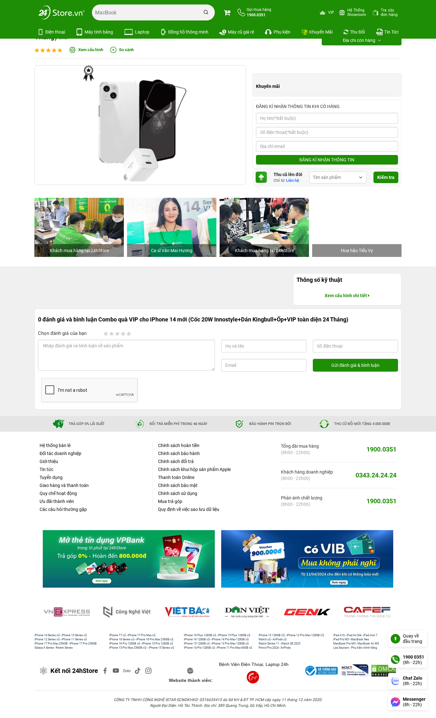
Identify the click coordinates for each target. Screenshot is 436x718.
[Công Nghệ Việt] (128, 612)
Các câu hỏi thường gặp (63, 509)
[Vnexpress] (68, 612)
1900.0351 (381, 449)
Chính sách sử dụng (177, 493)
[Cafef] (368, 612)
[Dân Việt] (248, 612)
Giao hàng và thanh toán (64, 485)
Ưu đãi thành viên (57, 501)
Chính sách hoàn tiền (178, 445)
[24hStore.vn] (62, 12)
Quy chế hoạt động (58, 493)
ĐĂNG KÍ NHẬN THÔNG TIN (326, 159)
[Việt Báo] (188, 612)
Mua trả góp (170, 501)
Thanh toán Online (176, 477)
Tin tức (46, 469)
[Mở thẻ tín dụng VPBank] (129, 559)
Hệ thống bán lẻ (55, 445)
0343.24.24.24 (376, 475)
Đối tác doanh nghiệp (60, 453)
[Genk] (308, 612)
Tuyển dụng (51, 477)
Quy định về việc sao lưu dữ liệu (188, 509)
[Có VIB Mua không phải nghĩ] (307, 559)
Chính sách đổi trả (176, 461)
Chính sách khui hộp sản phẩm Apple (194, 469)
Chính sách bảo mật (178, 485)
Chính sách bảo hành (179, 453)
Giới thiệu (49, 461)
